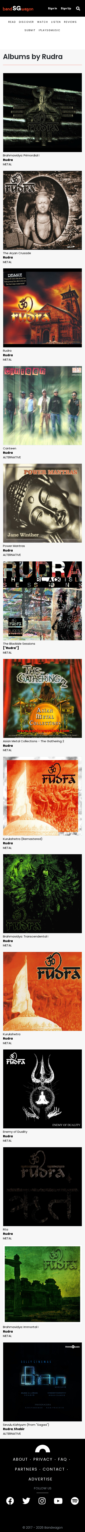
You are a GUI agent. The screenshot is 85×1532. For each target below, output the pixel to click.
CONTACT (54, 1469)
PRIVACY (43, 1459)
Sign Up (66, 8)
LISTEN (56, 22)
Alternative (12, 457)
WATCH (42, 22)
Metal (7, 164)
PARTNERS (26, 1469)
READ (12, 22)
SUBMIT (30, 30)
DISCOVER (26, 22)
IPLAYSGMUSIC (49, 30)
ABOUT (20, 1459)
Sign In (52, 8)
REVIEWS (70, 22)
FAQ (62, 1459)
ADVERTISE (40, 1479)
